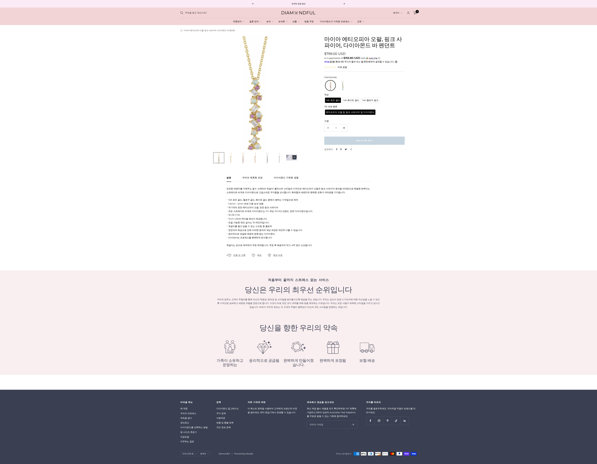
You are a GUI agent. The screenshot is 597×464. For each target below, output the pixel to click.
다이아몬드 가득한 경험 (286, 177)
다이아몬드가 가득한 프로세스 (335, 21)
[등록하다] (353, 424)
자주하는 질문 (187, 441)
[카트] (415, 12)
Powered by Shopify (243, 454)
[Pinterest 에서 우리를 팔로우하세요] (387, 420)
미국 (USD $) (188, 454)
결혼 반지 (254, 21)
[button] (364, 58)
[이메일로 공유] (351, 149)
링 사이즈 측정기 (188, 432)
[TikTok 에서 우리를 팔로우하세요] (396, 420)
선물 (295, 21)
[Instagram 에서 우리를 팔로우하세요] (379, 420)
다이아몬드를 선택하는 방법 (194, 427)
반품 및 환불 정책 (225, 422)
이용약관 (220, 418)
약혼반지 (238, 21)
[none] (218, 157)
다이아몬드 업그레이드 (227, 408)
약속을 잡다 (186, 418)
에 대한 (183, 408)
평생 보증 (277, 255)
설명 (229, 177)
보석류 (282, 21)
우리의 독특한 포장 (252, 177)
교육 (360, 21)
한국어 (396, 12)
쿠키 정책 (221, 413)
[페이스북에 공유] (336, 149)
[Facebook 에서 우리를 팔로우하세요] (370, 420)
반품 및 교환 (239, 255)
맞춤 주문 (309, 21)
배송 (259, 255)
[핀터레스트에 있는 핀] (341, 149)
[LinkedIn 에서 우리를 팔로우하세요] (404, 420)
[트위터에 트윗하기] (346, 149)
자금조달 (184, 436)
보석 (269, 21)
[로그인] (408, 12)
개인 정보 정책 (223, 427)
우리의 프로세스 (188, 413)
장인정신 (184, 422)
